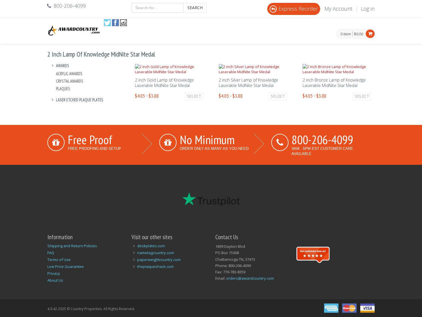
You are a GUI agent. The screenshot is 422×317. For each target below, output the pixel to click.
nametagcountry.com (155, 252)
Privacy (53, 273)
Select (194, 96)
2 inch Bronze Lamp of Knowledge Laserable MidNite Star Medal (334, 82)
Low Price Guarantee (65, 266)
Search (195, 7)
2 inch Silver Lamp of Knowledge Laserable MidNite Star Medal (248, 82)
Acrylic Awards (69, 73)
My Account (338, 8)
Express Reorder (298, 8)
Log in (368, 8)
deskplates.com (151, 245)
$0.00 (358, 33)
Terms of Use (59, 259)
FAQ (50, 252)
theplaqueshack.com (155, 266)
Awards (62, 65)
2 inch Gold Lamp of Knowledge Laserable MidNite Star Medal (164, 82)
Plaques (63, 88)
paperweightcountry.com (159, 259)
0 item (345, 34)
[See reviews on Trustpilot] (313, 254)
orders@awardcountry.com (250, 278)
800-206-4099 (322, 140)
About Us (55, 280)
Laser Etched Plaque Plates (79, 100)
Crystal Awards (69, 81)
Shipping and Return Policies (72, 245)
